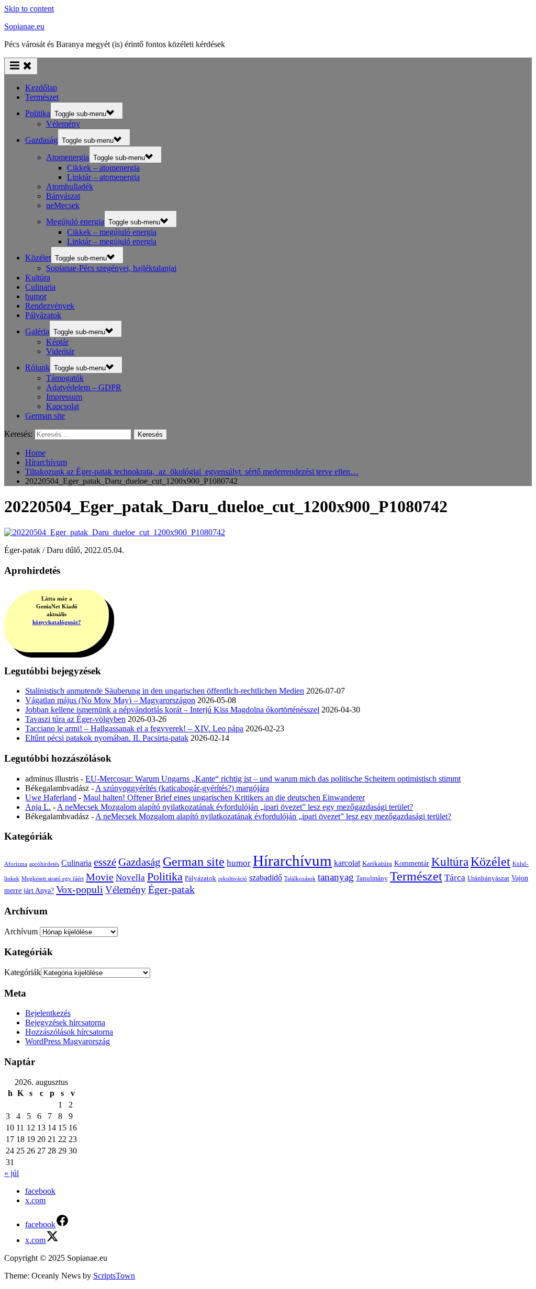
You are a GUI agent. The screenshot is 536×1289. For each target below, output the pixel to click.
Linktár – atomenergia (103, 177)
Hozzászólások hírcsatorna (69, 1031)
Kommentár (411, 863)
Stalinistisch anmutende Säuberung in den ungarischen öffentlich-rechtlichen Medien (164, 690)
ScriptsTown (114, 1275)
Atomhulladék (69, 186)
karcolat (347, 862)
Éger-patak (171, 889)
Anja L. (38, 806)
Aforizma (15, 864)
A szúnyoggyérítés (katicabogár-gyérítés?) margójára (182, 788)
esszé (105, 862)
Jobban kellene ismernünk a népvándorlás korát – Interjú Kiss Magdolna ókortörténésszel (172, 709)
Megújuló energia (75, 221)
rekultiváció (232, 878)
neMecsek (63, 205)
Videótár (60, 351)
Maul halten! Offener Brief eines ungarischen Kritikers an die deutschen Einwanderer (224, 797)
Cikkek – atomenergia (103, 167)
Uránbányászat (488, 878)
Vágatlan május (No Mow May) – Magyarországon (110, 700)
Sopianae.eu (24, 26)
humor (36, 296)
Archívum (21, 931)
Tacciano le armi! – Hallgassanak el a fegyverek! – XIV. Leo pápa (134, 728)
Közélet (38, 257)
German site (45, 415)
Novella (130, 878)
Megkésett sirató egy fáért (52, 878)
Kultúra (37, 277)
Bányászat (63, 195)
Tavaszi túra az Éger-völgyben (75, 719)
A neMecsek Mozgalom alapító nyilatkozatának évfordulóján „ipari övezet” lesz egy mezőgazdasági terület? (235, 806)
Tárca (454, 878)
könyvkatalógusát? (56, 622)
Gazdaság (41, 139)
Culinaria (40, 286)
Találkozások (300, 878)
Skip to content (29, 8)
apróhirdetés (44, 864)
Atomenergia (67, 157)
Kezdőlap (41, 87)
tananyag (336, 877)
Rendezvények (49, 305)
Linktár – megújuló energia (112, 241)
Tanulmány (372, 878)
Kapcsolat (62, 406)
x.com (35, 1200)
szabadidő (265, 877)
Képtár (57, 341)
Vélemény (63, 123)
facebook (40, 1190)
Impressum (64, 396)
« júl (11, 1173)
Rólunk (37, 367)
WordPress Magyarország (67, 1041)
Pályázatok (43, 315)
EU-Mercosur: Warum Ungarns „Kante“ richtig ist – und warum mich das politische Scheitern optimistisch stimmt (273, 778)
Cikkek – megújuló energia (112, 232)
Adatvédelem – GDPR (83, 387)
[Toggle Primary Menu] (21, 66)
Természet (42, 97)
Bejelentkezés (48, 1013)
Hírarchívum (292, 860)
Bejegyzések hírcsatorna (65, 1022)
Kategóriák (22, 972)
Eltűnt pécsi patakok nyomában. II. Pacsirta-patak (106, 737)
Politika (37, 113)
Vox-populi (79, 889)
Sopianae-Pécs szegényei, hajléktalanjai (111, 268)
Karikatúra (377, 863)
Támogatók (65, 378)
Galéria (37, 331)
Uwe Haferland (50, 797)
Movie (100, 877)
